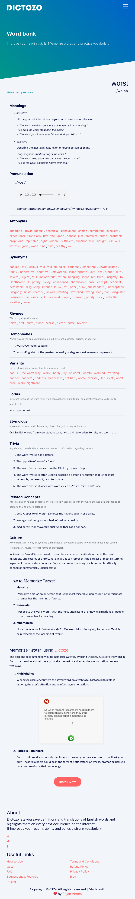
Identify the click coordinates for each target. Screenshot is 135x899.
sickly (47, 282)
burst (30, 323)
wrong (89, 292)
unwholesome (108, 266)
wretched (76, 292)
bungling (74, 277)
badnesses (55, 378)
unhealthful (89, 266)
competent (96, 231)
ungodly (16, 292)
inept (85, 277)
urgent (25, 277)
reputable (31, 241)
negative (42, 272)
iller (102, 378)
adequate (15, 231)
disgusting (33, 287)
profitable (116, 236)
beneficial (52, 231)
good (60, 236)
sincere (54, 241)
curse (71, 323)
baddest (26, 378)
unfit (92, 272)
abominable (78, 282)
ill (28, 282)
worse (82, 378)
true (92, 241)
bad (98, 292)
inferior (47, 287)
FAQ (9, 871)
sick (43, 297)
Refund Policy (79, 866)
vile (42, 266)
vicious (33, 266)
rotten (62, 277)
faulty (13, 272)
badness (40, 378)
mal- (107, 292)
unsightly (112, 277)
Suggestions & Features (22, 876)
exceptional (17, 236)
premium (91, 236)
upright (102, 241)
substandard (96, 287)
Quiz (10, 866)
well (70, 246)
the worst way (31, 373)
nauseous (31, 297)
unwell (27, 302)
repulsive (97, 277)
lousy (57, 287)
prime (103, 236)
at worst (74, 373)
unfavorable (59, 272)
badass (14, 266)
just (80, 236)
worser (92, 378)
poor (73, 287)
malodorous (47, 277)
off (66, 287)
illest (110, 378)
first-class (34, 236)
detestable (16, 287)
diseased (77, 297)
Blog (73, 876)
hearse (50, 323)
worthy (14, 246)
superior (81, 241)
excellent (112, 231)
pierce (61, 323)
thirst (12, 323)
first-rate (49, 236)
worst (47, 373)
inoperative (27, 272)
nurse (39, 323)
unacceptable (116, 287)
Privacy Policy (79, 871)
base (91, 282)
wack (34, 246)
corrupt (102, 282)
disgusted (118, 292)
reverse (82, 323)
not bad (70, 378)
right (44, 241)
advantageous (33, 231)
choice (82, 231)
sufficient (67, 241)
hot (100, 272)
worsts (87, 373)
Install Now (67, 782)
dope (65, 297)
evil (23, 266)
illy (65, 373)
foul (34, 277)
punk (82, 287)
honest (71, 236)
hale (50, 246)
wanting (62, 292)
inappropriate (78, 272)
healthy (60, 246)
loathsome (18, 282)
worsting (113, 373)
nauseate (17, 297)
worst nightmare (29, 383)
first (21, 323)
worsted (99, 373)
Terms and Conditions (84, 861)
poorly (36, 282)
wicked (52, 266)
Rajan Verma (72, 894)
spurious (73, 266)
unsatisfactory (33, 292)
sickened (54, 297)
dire (118, 272)
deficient (115, 282)
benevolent (68, 231)
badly (56, 373)
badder (14, 378)
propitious (16, 241)
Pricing (11, 881)
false (62, 266)
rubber (109, 272)
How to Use (15, 861)
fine (42, 246)
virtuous (114, 241)
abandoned (60, 282)
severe (13, 277)
